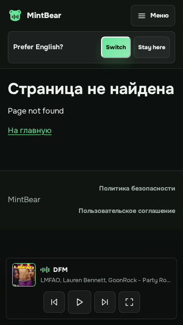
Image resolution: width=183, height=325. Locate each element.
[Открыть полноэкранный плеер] (129, 302)
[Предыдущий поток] (54, 302)
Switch (116, 47)
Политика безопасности (137, 188)
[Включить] (79, 302)
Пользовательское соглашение (127, 211)
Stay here (151, 47)
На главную (30, 130)
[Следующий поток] (105, 302)
